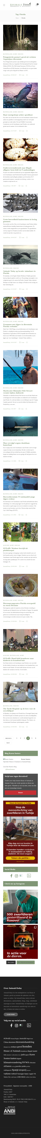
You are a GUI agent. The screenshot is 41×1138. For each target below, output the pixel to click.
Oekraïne (33, 1062)
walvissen (14, 1077)
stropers (29, 1070)
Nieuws (20, 54)
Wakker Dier (7, 1077)
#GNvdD (6, 545)
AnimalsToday (6, 75)
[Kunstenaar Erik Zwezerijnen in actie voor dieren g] (20, 942)
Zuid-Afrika (33, 1077)
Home (17, 18)
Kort (15, 54)
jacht (23, 1055)
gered (19, 1046)
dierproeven (7, 1047)
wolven (27, 1077)
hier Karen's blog (11, 766)
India (5, 1055)
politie (28, 1066)
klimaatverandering (13, 1062)
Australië (22, 1038)
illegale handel (32, 1051)
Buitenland (7, 54)
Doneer (20, 792)
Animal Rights (15, 1038)
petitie (24, 1066)
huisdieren (24, 1051)
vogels (31, 1074)
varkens (7, 1074)
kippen (19, 1058)
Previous (8, 738)
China (6, 1042)
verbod (14, 1074)
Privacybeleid (8, 1086)
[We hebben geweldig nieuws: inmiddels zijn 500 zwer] (20, 907)
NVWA (25, 1062)
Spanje (15, 1069)
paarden (18, 1066)
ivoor (19, 1054)
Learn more (11, 1014)
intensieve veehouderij (12, 1054)
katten (13, 1058)
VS (35, 1074)
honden (27, 1046)
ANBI (30, 1086)
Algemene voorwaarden (20, 1086)
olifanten (7, 1066)
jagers (27, 1055)
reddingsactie (7, 1070)
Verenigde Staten (22, 1074)
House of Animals (14, 762)
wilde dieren (21, 1077)
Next (8, 743)
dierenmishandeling (25, 1042)
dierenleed (12, 1042)
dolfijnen (14, 1047)
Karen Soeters (25, 759)
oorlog (13, 1066)
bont (31, 1038)
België (28, 1038)
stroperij (22, 1070)
